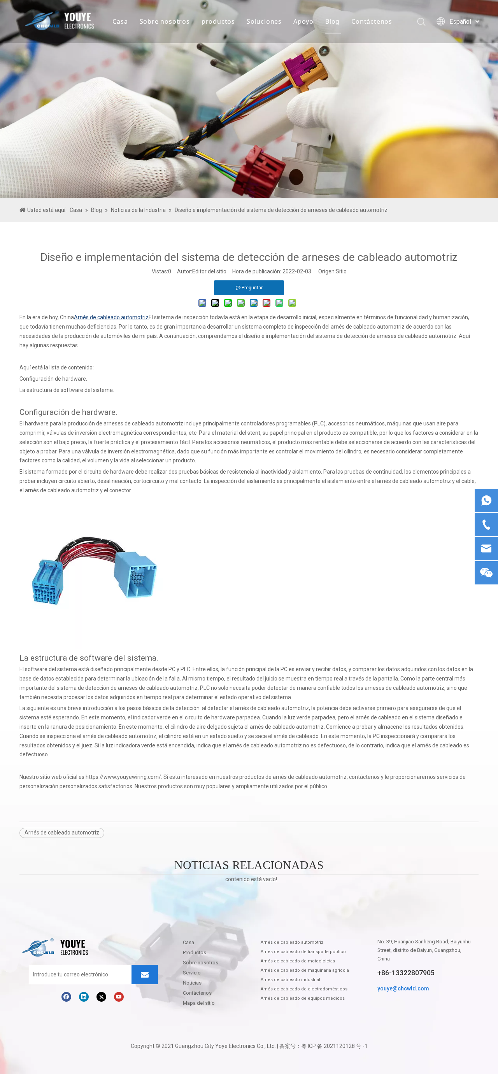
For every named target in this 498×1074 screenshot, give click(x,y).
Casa (120, 21)
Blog (332, 21)
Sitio (341, 271)
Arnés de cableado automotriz (62, 832)
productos (218, 21)
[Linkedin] (84, 997)
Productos (194, 952)
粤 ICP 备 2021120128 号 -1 (334, 1046)
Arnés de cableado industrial (290, 979)
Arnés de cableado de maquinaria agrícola (305, 970)
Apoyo (303, 21)
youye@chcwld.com (403, 988)
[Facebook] (66, 997)
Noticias (192, 983)
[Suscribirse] (145, 974)
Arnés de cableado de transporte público (303, 951)
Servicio (192, 973)
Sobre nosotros (165, 21)
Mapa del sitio (199, 1003)
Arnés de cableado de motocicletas (298, 961)
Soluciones (264, 21)
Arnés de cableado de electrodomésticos (304, 989)
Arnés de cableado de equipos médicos (303, 998)
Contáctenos (371, 21)
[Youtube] (119, 997)
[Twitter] (101, 997)
